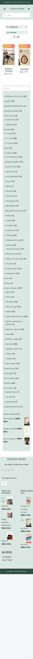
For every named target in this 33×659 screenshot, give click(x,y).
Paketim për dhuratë (12, 407)
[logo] (16, 8)
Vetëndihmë (10, 273)
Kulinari (7, 283)
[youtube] (12, 470)
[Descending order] (26, 27)
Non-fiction (8, 388)
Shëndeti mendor (13, 249)
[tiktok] (9, 470)
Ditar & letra (10, 172)
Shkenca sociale (12, 254)
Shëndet (9, 245)
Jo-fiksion (8, 153)
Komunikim (10, 196)
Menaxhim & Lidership (14, 211)
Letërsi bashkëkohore (14, 316)
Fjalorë (7, 148)
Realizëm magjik (12, 339)
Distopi (8, 292)
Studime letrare (12, 269)
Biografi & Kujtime (12, 162)
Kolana (7, 278)
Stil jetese (9, 264)
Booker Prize (11, 120)
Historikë (9, 191)
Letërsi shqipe (10, 364)
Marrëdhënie (11, 206)
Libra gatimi (8, 373)
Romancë (9, 344)
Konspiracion (11, 201)
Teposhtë (24, 69)
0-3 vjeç (9, 133)
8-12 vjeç (9, 143)
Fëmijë (7, 129)
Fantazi (8, 297)
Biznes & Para (11, 167)
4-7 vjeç (9, 138)
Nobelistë (9, 125)
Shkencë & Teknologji (14, 259)
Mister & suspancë (13, 329)
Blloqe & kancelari (11, 111)
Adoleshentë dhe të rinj (13, 96)
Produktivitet (11, 230)
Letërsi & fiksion (10, 288)
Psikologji (9, 235)
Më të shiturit (9, 378)
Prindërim (9, 225)
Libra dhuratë (9, 368)
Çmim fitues (9, 116)
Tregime (9, 359)
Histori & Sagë (11, 307)
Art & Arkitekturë (12, 157)
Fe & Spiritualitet (12, 176)
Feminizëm (10, 302)
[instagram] (5, 470)
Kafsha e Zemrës (9, 70)
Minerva (7, 383)
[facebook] (2, 470)
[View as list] (18, 37)
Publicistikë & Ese (12, 240)
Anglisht (7, 101)
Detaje (8, 59)
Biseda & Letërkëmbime (13, 106)
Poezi (8, 334)
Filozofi (8, 181)
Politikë (8, 221)
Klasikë (8, 312)
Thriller (8, 354)
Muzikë (8, 216)
